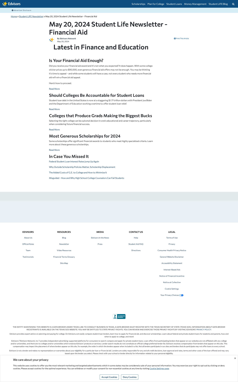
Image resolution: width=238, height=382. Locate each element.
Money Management (195, 3)
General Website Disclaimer (172, 257)
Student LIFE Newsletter (31, 16)
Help (136, 237)
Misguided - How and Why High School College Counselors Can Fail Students (86, 178)
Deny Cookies (129, 377)
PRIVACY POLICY (203, 329)
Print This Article (182, 38)
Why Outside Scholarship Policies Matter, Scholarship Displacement (82, 167)
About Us (28, 237)
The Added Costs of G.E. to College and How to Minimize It (78, 172)
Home (14, 16)
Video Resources (64, 250)
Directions (135, 250)
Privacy (172, 244)
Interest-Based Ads (172, 269)
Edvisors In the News (100, 237)
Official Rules (28, 244)
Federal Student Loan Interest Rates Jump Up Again (74, 161)
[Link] (119, 316)
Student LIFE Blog (218, 3)
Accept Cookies (109, 377)
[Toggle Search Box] (233, 4)
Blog (64, 237)
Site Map (64, 263)
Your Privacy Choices (169, 295)
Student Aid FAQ (136, 244)
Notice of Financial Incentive (171, 276)
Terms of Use (172, 237)
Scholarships (138, 3)
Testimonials (28, 257)
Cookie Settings (172, 289)
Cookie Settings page (159, 368)
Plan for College (156, 3)
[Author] (52, 39)
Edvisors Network (68, 38)
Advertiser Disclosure (22, 10)
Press (100, 244)
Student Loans (174, 3)
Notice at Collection (172, 282)
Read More (54, 88)
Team (28, 250)
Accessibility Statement (172, 263)
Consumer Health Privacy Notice (172, 250)
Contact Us (136, 232)
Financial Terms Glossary (64, 257)
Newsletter (64, 244)
